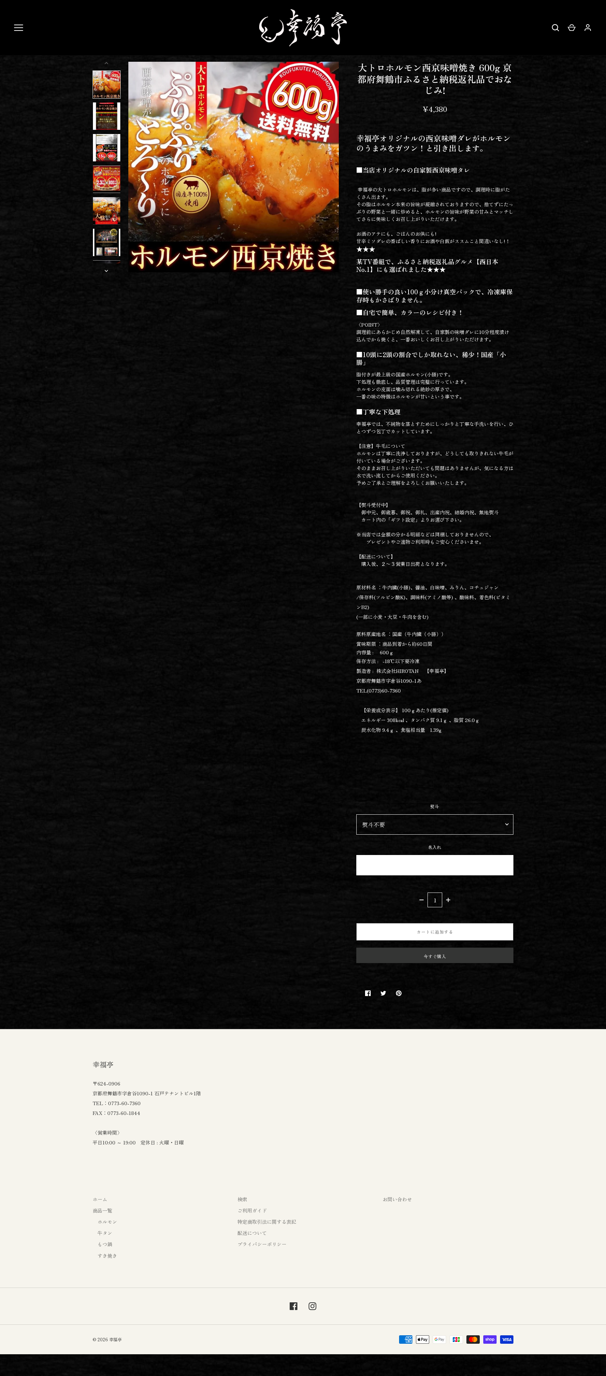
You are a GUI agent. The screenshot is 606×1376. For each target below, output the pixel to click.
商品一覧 (102, 1210)
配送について (252, 1232)
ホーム (100, 1199)
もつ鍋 (102, 1244)
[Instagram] (312, 1306)
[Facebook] (293, 1306)
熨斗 (434, 806)
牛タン (102, 1232)
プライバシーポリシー (262, 1244)
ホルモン (105, 1221)
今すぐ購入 (435, 956)
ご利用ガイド (252, 1210)
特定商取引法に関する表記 (266, 1221)
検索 (242, 1199)
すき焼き (105, 1255)
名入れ (435, 847)
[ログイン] (587, 27)
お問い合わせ (397, 1199)
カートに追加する (435, 932)
